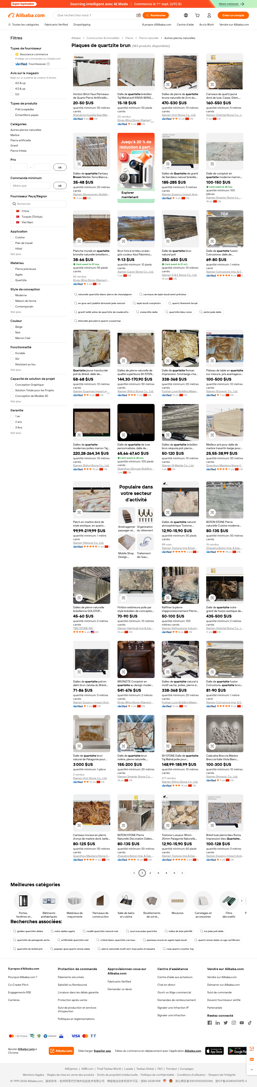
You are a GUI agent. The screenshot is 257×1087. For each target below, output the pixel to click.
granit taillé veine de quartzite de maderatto (103, 312)
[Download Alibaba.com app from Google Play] (238, 1051)
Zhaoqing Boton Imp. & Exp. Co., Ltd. (224, 548)
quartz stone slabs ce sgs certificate (219, 940)
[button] (138, 15)
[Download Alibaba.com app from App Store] (214, 1051)
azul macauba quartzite (143, 931)
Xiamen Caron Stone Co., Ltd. (135, 271)
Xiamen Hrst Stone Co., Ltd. (179, 115)
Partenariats (214, 1007)
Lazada (128, 1068)
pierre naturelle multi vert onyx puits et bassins (128, 949)
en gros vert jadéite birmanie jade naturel (101, 303)
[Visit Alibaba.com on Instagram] (233, 1022)
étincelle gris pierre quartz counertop (99, 321)
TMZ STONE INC (83, 628)
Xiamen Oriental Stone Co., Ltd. (224, 115)
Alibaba (76, 38)
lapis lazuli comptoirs (149, 303)
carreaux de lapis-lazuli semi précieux (164, 294)
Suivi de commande (219, 992)
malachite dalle (149, 312)
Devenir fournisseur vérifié (224, 1000)
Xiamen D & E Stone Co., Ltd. (179, 275)
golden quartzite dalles (30, 931)
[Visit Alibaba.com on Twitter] (225, 1022)
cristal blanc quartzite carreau (117, 940)
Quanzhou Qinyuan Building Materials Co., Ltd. (136, 468)
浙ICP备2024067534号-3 (231, 1081)
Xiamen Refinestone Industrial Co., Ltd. (180, 628)
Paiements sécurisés (71, 977)
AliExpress (71, 1068)
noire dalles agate (65, 931)
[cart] (198, 15)
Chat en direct (166, 984)
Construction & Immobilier (103, 38)
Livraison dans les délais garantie (78, 992)
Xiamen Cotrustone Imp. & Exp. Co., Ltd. (224, 271)
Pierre (129, 38)
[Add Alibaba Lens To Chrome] (61, 1051)
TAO (159, 1068)
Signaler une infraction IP (173, 1007)
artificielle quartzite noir (75, 940)
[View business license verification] (165, 1081)
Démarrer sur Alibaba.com (223, 984)
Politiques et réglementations (76, 1018)
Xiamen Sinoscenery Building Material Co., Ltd (91, 194)
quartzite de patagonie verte (33, 940)
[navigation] (38, 456)
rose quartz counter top (180, 949)
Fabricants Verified (119, 981)
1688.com (87, 1068)
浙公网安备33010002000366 (194, 1081)
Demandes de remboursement (176, 1000)
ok (60, 167)
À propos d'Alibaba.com (23, 968)
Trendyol (171, 1068)
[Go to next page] (182, 873)
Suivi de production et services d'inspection (77, 1009)
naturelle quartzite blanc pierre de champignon (105, 294)
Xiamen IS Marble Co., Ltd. (178, 465)
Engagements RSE (19, 992)
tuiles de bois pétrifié (180, 931)
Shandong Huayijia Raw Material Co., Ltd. (91, 115)
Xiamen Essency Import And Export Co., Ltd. (180, 194)
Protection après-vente (72, 1000)
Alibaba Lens (26, 1049)
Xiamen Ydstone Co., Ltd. (88, 542)
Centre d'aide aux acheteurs (175, 977)
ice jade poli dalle (213, 931)
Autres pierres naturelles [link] (179, 38)
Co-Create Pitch (18, 984)
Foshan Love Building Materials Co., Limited (180, 391)
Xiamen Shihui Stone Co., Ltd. (135, 391)
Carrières (14, 1000)
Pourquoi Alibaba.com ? (22, 977)
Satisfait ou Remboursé (72, 984)
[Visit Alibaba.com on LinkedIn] (217, 1022)
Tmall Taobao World (109, 1068)
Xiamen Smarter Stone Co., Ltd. (224, 197)
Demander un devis (120, 989)
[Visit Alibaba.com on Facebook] (209, 1022)
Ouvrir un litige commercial (174, 992)
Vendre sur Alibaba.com (222, 977)
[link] (252, 1049)
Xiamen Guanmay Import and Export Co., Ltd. (91, 391)
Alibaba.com (193, 1050)
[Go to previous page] (134, 873)
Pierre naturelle (148, 38)
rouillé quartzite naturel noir (102, 931)
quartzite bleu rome (180, 312)
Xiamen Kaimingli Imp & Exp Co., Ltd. (136, 628)
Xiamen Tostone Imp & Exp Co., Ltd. (180, 548)
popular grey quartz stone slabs (72, 949)
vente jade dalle (212, 312)
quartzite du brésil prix (30, 949)
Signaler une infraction (171, 1015)
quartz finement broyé (185, 303)
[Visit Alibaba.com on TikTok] (249, 1022)
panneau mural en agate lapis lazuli (167, 940)
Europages (187, 1068)
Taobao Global (145, 1068)
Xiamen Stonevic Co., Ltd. (222, 391)
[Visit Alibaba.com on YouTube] (241, 1022)
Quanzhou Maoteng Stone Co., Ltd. (224, 465)
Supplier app (102, 1050)
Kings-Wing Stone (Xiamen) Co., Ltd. (136, 120)
